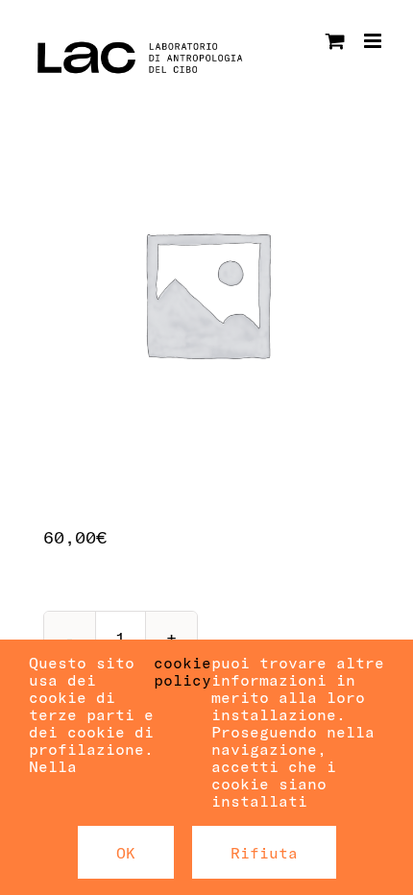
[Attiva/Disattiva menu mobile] (374, 41)
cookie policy (182, 671)
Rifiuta (264, 852)
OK (125, 852)
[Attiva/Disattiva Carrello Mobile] (335, 41)
